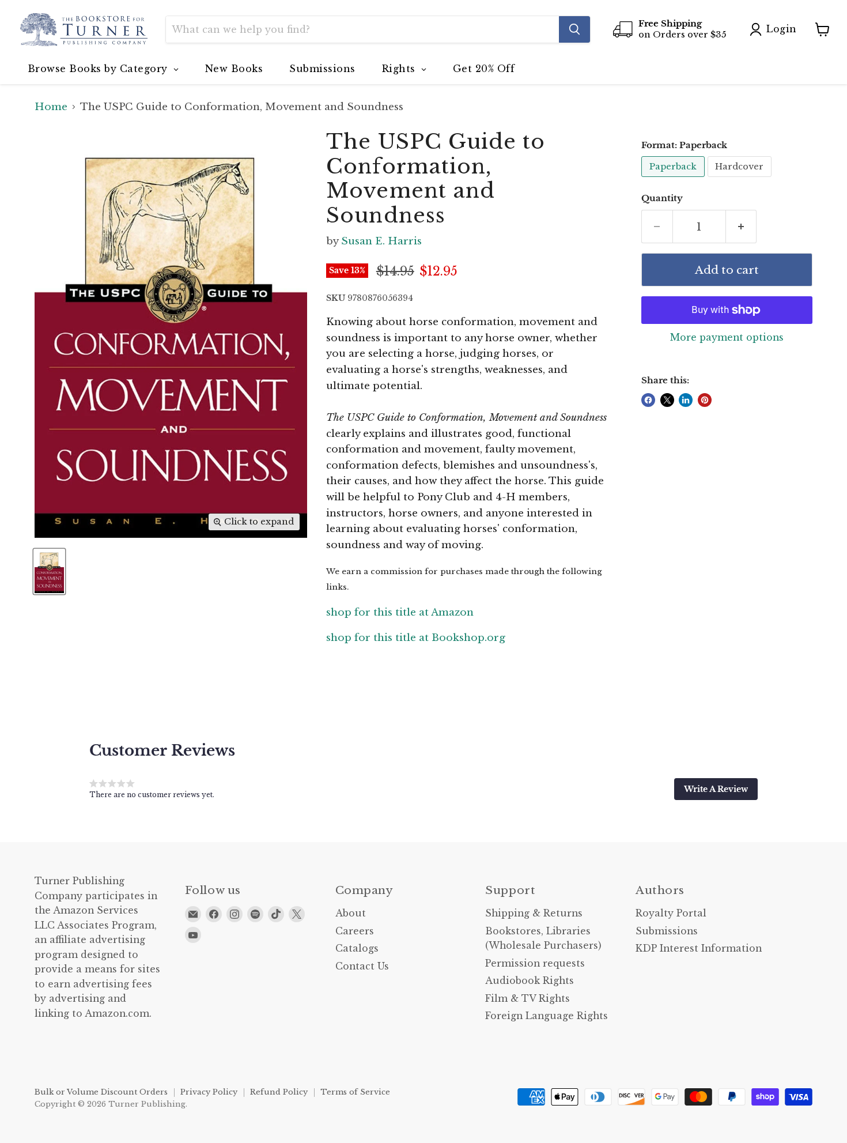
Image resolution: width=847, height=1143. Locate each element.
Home (51, 107)
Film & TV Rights (527, 998)
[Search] (574, 29)
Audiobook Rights (529, 980)
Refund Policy (279, 1092)
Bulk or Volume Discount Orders (101, 1092)
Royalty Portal (671, 913)
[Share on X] (667, 400)
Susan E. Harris (381, 241)
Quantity (662, 198)
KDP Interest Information (699, 948)
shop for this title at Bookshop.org (415, 638)
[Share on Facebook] (648, 400)
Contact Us (362, 966)
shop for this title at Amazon (400, 612)
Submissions (667, 931)
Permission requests (535, 963)
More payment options (727, 338)
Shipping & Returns (534, 913)
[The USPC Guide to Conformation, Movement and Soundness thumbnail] (49, 571)
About (350, 913)
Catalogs (357, 948)
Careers (354, 931)
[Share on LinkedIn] (686, 400)
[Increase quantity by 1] (741, 226)
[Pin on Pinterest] (705, 400)
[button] (716, 789)
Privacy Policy (208, 1092)
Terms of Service (355, 1092)
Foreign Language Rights (546, 1015)
